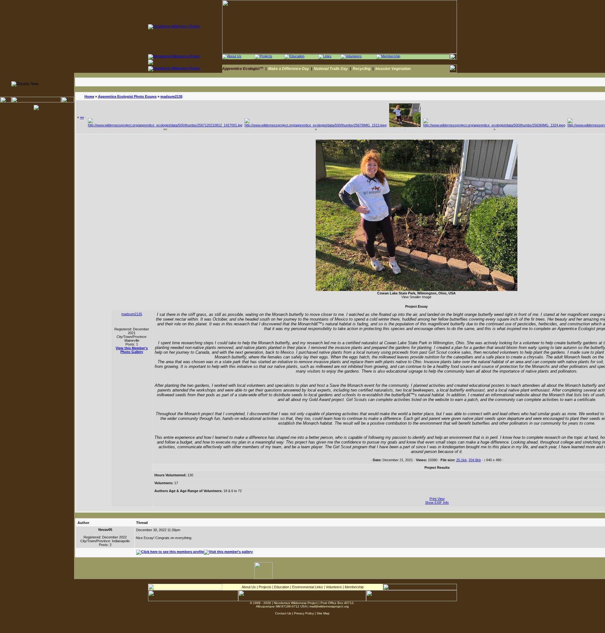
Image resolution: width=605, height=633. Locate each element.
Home (89, 96)
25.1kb (461, 460)
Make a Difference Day (288, 69)
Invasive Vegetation (393, 69)
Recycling (362, 69)
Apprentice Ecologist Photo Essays (127, 96)
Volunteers (334, 587)
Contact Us (283, 613)
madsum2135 (171, 96)
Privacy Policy (304, 613)
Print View (437, 499)
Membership (354, 587)
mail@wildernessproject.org (329, 606)
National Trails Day (331, 69)
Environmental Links (307, 587)
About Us (249, 587)
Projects (265, 587)
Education (281, 587)
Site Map (323, 613)
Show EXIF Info (437, 502)
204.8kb (475, 460)
